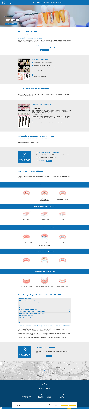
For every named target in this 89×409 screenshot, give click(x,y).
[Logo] (12, 2)
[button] (11, 24)
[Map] (44, 370)
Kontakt (61, 2)
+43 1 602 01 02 (63, 396)
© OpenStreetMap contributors (85, 379)
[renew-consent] (1, 408)
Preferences (56, 405)
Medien (57, 2)
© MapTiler (79, 379)
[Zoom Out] (1, 364)
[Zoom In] (1, 362)
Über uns (37, 2)
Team (51, 2)
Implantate (47, 2)
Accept (72, 405)
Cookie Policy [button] (38, 405)
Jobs (54, 2)
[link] (38, 2)
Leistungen (42, 2)
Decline (64, 405)
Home (34, 2)
